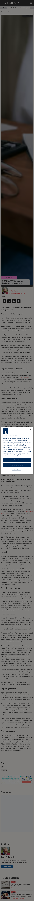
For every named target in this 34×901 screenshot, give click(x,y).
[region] (17, 450)
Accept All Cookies (17, 465)
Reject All (17, 460)
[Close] (31, 429)
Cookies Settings (17, 470)
